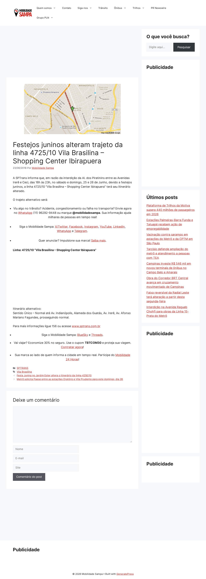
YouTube (106, 226)
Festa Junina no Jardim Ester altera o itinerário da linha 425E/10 (54, 375)
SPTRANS (22, 368)
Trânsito (103, 8)
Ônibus (118, 8)
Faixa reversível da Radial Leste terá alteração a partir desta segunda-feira (167, 297)
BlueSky (82, 335)
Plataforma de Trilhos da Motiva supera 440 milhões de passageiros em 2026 (170, 210)
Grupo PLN (43, 17)
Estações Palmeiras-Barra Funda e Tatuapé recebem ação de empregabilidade (169, 224)
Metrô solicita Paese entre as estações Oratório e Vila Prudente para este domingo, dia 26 (70, 379)
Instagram (91, 226)
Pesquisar (184, 47)
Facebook (76, 226)
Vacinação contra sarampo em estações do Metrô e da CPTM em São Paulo (169, 239)
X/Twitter (61, 226)
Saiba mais (98, 240)
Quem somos (44, 8)
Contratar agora (72, 347)
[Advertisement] (72, 51)
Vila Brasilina (24, 371)
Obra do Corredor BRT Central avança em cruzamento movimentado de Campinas (167, 282)
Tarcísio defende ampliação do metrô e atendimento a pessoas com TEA (168, 253)
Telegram (80, 231)
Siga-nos (83, 8)
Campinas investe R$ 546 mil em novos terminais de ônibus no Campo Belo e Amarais (168, 268)
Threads (97, 335)
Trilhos (136, 8)
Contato (66, 8)
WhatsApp (25, 212)
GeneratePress (125, 573)
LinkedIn (119, 226)
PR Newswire (158, 8)
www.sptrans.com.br (86, 326)
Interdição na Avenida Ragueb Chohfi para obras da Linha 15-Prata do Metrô (167, 311)
